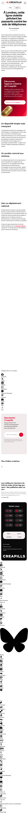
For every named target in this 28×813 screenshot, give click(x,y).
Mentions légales (6, 544)
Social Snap (3, 798)
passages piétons (21, 226)
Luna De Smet (15, 28)
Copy (17, 804)
